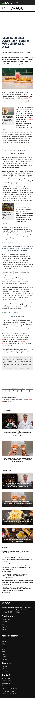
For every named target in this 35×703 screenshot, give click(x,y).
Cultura (4, 644)
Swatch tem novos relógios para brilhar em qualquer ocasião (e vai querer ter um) (15, 574)
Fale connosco (6, 678)
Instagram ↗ (6, 666)
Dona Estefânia (27, 98)
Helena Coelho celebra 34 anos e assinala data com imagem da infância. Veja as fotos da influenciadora (17, 581)
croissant (30, 119)
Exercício (4, 646)
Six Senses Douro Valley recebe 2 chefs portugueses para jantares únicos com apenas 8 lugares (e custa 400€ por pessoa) (17, 432)
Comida (27, 52)
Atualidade (5, 639)
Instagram (11, 351)
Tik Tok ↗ (5, 671)
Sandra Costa (7, 555)
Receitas (4, 632)
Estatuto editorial (7, 681)
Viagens (4, 622)
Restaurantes (6, 619)
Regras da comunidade (9, 688)
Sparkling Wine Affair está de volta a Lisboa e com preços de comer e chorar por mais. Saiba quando (17, 458)
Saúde (4, 624)
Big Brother (5, 627)
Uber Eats (23, 341)
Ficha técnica (6, 683)
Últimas (5, 547)
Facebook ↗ (5, 669)
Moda (3, 652)
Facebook (5, 353)
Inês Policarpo (7, 563)
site (3, 339)
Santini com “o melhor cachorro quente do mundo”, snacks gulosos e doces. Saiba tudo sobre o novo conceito (17, 539)
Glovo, (4, 343)
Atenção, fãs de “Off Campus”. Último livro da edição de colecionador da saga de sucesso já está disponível (17, 559)
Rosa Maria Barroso (18, 461)
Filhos (3, 649)
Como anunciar (7, 686)
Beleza (4, 641)
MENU (16, 2)
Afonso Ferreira (7, 584)
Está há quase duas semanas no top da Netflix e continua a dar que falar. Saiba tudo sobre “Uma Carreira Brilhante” (16, 567)
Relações (4, 654)
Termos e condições (8, 691)
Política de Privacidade (9, 693)
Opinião (4, 629)
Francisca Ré (18, 435)
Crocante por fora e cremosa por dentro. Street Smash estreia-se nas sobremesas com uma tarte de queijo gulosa (17, 521)
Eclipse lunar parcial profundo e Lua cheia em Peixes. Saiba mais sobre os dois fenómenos (15, 552)
